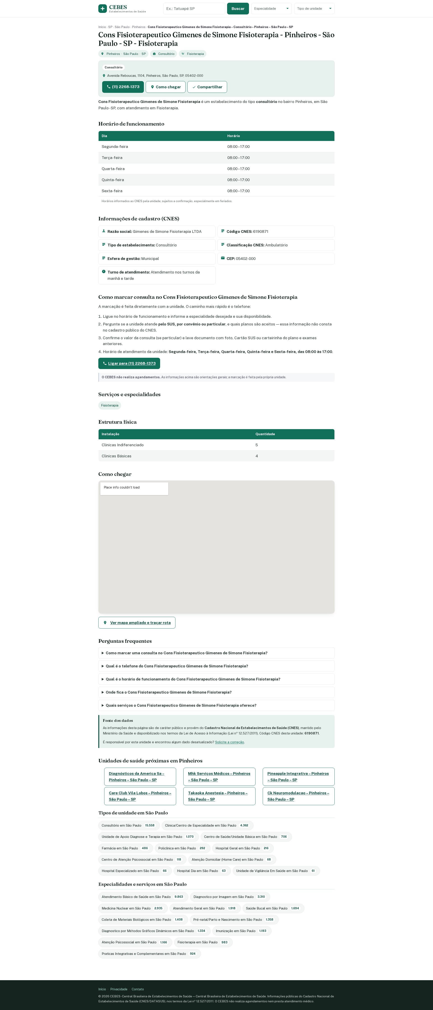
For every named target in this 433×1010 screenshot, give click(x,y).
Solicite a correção (229, 742)
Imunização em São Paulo (241, 931)
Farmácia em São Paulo (125, 848)
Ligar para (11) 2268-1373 (132, 363)
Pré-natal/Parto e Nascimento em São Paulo (233, 919)
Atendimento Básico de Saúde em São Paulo (142, 897)
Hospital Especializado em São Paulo (134, 871)
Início (102, 27)
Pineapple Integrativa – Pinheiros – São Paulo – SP (298, 776)
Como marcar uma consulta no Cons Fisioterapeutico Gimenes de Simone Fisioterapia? (186, 653)
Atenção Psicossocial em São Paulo (134, 942)
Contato (138, 989)
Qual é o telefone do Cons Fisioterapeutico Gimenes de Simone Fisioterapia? (177, 666)
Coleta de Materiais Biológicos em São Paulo (142, 919)
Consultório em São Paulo (128, 825)
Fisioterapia (195, 54)
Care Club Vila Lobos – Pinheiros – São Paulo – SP (140, 796)
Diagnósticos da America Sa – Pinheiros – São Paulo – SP (136, 776)
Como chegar (168, 87)
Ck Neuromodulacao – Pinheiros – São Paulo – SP (298, 796)
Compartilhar (209, 87)
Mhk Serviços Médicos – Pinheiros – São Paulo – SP (219, 776)
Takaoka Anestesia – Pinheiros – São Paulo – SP (218, 796)
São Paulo (122, 27)
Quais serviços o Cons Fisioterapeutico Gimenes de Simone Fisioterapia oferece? (181, 705)
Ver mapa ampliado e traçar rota (140, 622)
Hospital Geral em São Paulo (242, 848)
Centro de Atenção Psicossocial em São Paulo (141, 859)
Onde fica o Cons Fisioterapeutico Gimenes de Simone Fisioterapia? (169, 692)
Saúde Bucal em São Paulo (272, 908)
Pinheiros (138, 27)
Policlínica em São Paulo (181, 848)
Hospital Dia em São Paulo (201, 871)
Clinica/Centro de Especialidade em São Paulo (206, 825)
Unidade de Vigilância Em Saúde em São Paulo (275, 871)
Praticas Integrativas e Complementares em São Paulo (149, 954)
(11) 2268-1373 (125, 86)
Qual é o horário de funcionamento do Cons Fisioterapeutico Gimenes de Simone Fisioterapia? (193, 679)
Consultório (166, 54)
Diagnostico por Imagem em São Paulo (229, 897)
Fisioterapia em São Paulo (202, 942)
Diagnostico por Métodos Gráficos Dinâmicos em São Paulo (153, 931)
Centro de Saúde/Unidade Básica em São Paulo (245, 837)
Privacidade (118, 989)
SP (110, 27)
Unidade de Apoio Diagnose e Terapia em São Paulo (147, 837)
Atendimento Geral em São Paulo (204, 908)
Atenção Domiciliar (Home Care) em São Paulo (231, 859)
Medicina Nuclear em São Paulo (132, 908)
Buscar (238, 8)
